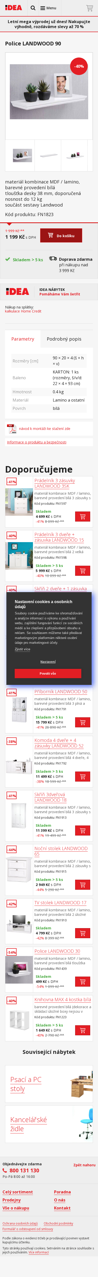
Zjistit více (22, 649)
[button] (33, 8)
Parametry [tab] (22, 339)
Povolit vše (48, 673)
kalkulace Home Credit (23, 311)
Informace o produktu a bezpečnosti (36, 442)
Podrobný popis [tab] (64, 339)
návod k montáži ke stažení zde (44, 428)
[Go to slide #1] (23, 155)
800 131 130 (24, 1170)
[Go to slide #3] (75, 155)
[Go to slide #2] (49, 155)
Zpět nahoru (84, 1165)
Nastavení (48, 662)
